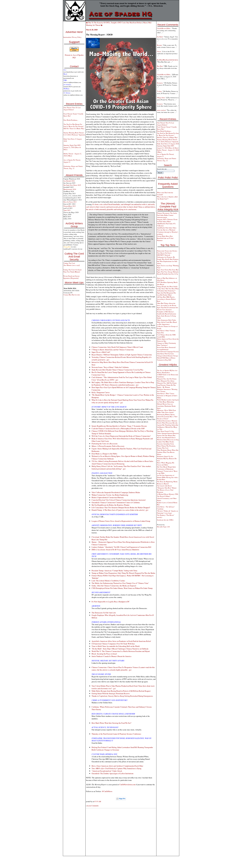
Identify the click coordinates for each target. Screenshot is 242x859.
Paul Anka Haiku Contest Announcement (165, 216)
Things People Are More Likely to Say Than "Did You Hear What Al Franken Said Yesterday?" (168, 288)
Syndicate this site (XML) (165, 520)
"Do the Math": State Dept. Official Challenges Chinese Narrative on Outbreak (120, 648)
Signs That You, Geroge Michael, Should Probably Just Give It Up (168, 273)
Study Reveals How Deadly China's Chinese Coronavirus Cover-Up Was (117, 369)
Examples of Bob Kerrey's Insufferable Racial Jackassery (166, 313)
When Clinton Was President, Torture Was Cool (166, 447)
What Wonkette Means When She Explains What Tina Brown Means (167, 452)
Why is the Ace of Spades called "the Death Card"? (167, 198)
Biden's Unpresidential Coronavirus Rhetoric (108, 497)
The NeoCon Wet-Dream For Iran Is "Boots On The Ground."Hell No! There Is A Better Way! (74, 126)
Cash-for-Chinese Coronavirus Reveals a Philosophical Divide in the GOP (118, 428)
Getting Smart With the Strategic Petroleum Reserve (111, 693)
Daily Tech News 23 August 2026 (168, 144)
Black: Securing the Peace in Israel (104, 653)
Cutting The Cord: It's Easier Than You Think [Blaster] (72, 271)
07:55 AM (97, 801)
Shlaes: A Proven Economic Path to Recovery (108, 446)
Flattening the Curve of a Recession (104, 443)
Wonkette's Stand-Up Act (165, 456)
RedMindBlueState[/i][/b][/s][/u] (167, 60)
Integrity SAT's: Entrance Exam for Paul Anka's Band (167, 220)
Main (145, 22)
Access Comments (92, 806)
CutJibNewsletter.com (127, 784)
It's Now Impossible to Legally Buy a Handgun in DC (111, 601)
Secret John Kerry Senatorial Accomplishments (166, 348)
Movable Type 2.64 (163, 527)
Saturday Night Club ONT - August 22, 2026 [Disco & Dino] (73, 147)
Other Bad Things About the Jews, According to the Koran (166, 304)
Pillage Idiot (161, 97)
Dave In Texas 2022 (70, 202)
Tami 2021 (67, 210)
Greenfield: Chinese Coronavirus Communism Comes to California (116, 502)
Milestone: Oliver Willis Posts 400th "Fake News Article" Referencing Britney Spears (166, 412)
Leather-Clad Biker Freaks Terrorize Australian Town (165, 443)
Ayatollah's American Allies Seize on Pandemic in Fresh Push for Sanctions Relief (121, 641)
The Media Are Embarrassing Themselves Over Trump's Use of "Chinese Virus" (120, 583)
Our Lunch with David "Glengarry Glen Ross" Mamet (166, 487)
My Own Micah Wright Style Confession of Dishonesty (166, 468)
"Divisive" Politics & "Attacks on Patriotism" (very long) (167, 512)
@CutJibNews (107, 791)
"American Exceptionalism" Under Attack (107, 771)
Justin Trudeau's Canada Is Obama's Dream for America (111, 656)
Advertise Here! (74, 32)
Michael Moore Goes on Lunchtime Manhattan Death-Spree (166, 406)
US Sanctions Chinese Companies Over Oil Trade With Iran (113, 643)
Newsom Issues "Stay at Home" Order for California (110, 367)
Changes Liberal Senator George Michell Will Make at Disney (167, 357)
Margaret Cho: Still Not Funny (167, 383)
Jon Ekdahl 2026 (69, 181)
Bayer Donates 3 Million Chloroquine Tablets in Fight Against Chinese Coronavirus (122, 354)
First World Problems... (71, 120)
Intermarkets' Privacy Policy (72, 37)
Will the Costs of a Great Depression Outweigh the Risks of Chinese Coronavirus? (121, 436)
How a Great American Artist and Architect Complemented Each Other (117, 766)
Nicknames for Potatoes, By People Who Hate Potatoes (167, 258)
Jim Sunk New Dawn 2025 (72, 185)
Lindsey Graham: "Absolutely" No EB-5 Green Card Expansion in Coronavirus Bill (121, 547)
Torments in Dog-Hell (164, 360)
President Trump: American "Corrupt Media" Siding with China (114, 570)
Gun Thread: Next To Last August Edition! (72, 108)
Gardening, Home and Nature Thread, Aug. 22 (73, 167)
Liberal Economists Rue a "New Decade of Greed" (167, 417)
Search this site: (162, 169)
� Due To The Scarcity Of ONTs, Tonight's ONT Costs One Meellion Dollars (114, 22)
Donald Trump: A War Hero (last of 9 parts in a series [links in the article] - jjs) (120, 510)
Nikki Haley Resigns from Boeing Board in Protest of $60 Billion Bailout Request (121, 691)
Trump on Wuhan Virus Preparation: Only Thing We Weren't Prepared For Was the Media (123, 573)
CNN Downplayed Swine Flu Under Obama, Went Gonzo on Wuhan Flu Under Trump (122, 588)
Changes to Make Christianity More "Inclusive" (166, 344)
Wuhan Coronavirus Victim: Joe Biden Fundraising (110, 495)
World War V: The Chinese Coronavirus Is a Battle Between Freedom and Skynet (121, 651)
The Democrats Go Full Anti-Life (104, 612)
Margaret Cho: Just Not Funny (167, 379)
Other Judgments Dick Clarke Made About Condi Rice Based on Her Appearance (167, 322)
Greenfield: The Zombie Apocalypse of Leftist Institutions (112, 773)
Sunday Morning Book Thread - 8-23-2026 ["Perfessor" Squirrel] (74, 134)
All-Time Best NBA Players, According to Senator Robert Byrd (166, 299)
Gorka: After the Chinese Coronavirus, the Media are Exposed (114, 585)
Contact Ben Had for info (72, 295)
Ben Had (160, 66)
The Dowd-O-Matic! (163, 496)
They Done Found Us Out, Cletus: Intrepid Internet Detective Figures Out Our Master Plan (168, 433)
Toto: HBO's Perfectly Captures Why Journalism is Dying (116, 768)
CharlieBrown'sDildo (164, 28)
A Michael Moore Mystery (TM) (167, 494)
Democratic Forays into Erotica (167, 251)
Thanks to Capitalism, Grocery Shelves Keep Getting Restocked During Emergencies (122, 696)
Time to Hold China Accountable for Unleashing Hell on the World (115, 646)
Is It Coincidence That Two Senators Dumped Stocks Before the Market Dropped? (121, 507)
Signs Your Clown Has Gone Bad (167, 270)
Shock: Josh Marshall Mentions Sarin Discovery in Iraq (168, 438)
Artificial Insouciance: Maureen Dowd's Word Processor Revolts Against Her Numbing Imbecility (167, 423)
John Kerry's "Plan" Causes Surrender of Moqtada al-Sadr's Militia (167, 395)
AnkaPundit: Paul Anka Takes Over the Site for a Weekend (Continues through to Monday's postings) (167, 231)
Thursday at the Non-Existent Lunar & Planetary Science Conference (116, 734)
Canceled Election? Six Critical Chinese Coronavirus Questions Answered (118, 500)
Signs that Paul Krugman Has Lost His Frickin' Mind (166, 294)
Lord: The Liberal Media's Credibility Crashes (108, 580)
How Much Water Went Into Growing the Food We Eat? (111, 723)
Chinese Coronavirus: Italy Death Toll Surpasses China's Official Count (117, 347)
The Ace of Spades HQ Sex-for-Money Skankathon (167, 371)
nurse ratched (161, 110)
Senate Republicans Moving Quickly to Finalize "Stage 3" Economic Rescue (119, 426)
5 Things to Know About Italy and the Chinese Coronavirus (113, 349)
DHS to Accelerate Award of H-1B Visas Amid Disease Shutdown (115, 549)
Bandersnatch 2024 (70, 189)
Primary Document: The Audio (167, 213)
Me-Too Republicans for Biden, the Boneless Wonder (110, 505)
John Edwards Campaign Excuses (168, 351)
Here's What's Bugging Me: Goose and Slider (165, 464)
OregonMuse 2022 (70, 206)
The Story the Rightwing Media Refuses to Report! (167, 482)
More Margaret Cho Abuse (165, 381)
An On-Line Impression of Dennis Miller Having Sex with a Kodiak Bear (167, 477)
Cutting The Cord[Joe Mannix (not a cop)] (72, 264)
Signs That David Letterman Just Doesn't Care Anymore (167, 308)
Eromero (160, 83)
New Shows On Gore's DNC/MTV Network (164, 254)
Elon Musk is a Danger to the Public (104, 453)
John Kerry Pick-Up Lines (165, 354)
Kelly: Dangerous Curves (101, 392)
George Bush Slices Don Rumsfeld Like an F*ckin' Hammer (165, 238)
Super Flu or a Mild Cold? (101, 352)
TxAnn (159, 91)
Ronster (159, 45)
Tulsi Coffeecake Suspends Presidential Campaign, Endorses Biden (116, 492)
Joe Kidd (160, 37)
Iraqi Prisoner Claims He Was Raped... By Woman (166, 386)
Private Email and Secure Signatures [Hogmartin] (71, 277)
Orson (159, 51)
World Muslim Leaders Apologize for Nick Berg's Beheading (168, 401)
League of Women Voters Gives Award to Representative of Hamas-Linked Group (121, 521)
